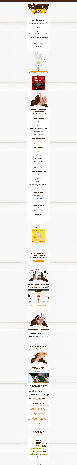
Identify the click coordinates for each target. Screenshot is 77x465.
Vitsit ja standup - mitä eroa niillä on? (37, 407)
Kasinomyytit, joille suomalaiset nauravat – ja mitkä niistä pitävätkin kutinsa (38, 410)
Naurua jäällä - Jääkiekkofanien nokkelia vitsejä (37, 415)
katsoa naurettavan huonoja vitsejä (38, 286)
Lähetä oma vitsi (38, 260)
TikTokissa (34, 287)
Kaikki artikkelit (38, 423)
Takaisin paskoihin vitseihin (38, 72)
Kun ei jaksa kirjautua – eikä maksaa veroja (37, 417)
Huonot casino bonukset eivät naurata (37, 414)
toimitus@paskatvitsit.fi (38, 433)
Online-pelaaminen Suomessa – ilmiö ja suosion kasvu (37, 409)
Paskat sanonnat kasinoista (37, 413)
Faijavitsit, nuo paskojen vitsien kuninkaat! (37, 418)
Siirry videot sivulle (38, 305)
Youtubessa (39, 287)
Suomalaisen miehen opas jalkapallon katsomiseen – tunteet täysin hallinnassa (38, 419)
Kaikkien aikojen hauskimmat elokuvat (37, 408)
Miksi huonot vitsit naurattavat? (37, 412)
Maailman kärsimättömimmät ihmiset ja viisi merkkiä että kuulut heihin (37, 405)
